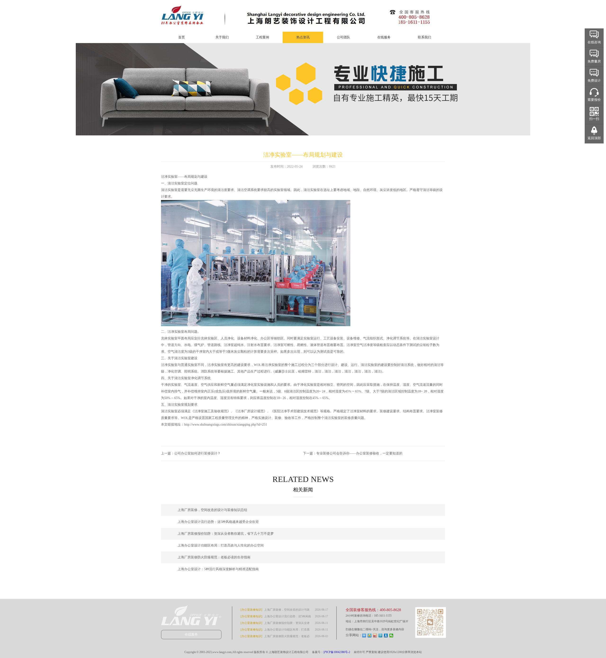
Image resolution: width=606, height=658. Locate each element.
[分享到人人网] (386, 635)
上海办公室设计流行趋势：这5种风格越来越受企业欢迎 (218, 522)
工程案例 (262, 37)
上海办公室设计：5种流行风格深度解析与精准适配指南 (218, 569)
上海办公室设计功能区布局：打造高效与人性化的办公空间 (221, 545)
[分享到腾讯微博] (381, 635)
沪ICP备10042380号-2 (336, 652)
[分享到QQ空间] (370, 635)
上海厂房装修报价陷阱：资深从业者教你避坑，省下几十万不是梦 (226, 533)
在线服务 (384, 37)
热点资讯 (303, 37)
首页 (181, 37)
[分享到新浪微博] (375, 635)
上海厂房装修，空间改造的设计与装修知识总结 (212, 510)
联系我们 (424, 37)
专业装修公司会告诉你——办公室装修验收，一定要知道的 (359, 453)
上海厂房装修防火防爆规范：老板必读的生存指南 (214, 557)
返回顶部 (594, 138)
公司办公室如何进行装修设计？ (197, 453)
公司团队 (343, 37)
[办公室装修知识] (251, 609)
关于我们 (222, 37)
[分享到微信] (391, 635)
